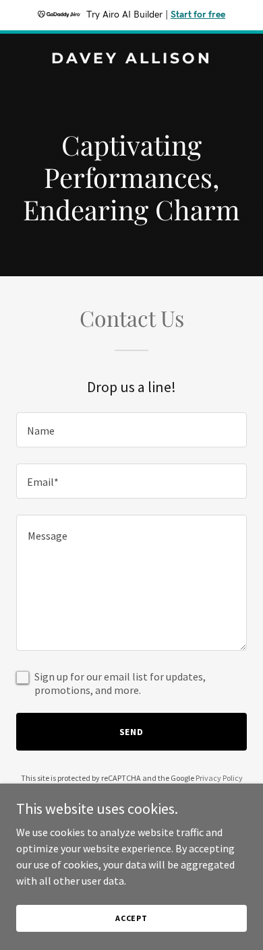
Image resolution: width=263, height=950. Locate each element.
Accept (131, 918)
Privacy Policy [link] (219, 778)
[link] (131, 59)
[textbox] (131, 429)
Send (131, 732)
